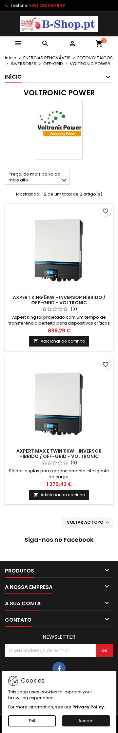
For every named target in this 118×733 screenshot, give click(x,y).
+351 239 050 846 (47, 5)
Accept (86, 721)
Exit (32, 721)
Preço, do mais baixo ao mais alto (38, 177)
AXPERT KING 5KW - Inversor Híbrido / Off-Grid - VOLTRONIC (59, 300)
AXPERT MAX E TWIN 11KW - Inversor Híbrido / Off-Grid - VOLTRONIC (59, 454)
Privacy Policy (88, 707)
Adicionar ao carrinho (59, 341)
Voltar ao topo (88, 522)
